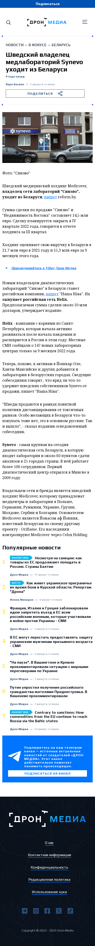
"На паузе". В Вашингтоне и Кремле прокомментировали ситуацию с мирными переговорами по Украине (49, 666)
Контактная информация (49, 855)
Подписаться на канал (47, 773)
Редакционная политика (49, 879)
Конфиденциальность (49, 867)
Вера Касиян (15, 84)
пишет (50, 196)
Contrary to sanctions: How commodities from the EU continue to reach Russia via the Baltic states (48, 716)
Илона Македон (21, 599)
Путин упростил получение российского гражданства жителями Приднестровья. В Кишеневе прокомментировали (48, 691)
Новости (15, 45)
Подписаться (47, 4)
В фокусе (38, 45)
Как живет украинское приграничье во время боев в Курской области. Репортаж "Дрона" (51, 587)
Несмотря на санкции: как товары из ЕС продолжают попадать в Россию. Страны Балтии (46, 562)
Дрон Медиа (19, 574)
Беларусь (61, 45)
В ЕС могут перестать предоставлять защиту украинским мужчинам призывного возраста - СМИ (51, 641)
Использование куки (49, 892)
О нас (49, 843)
